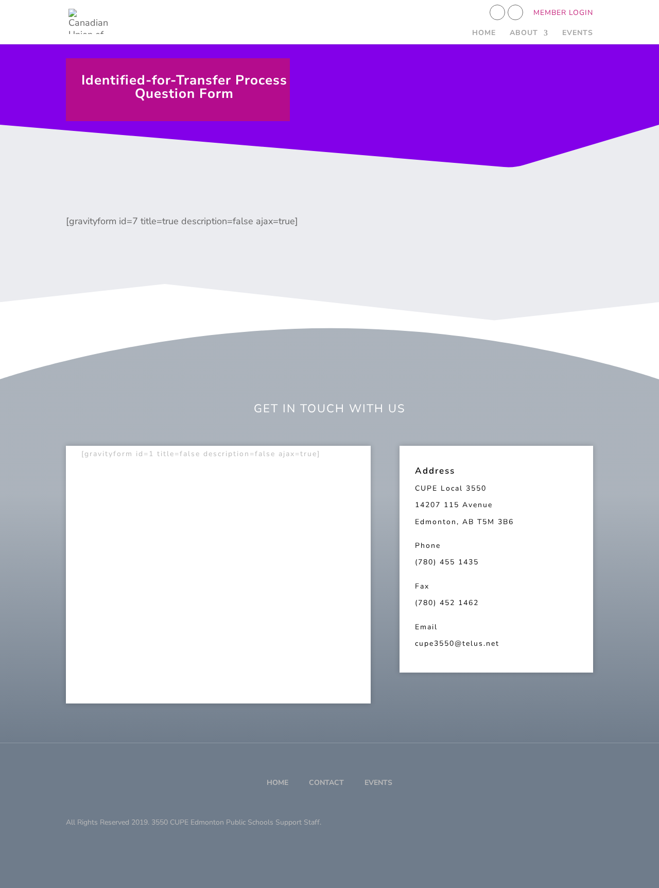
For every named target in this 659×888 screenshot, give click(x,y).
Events (577, 33)
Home (484, 33)
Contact (326, 783)
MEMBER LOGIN (563, 13)
